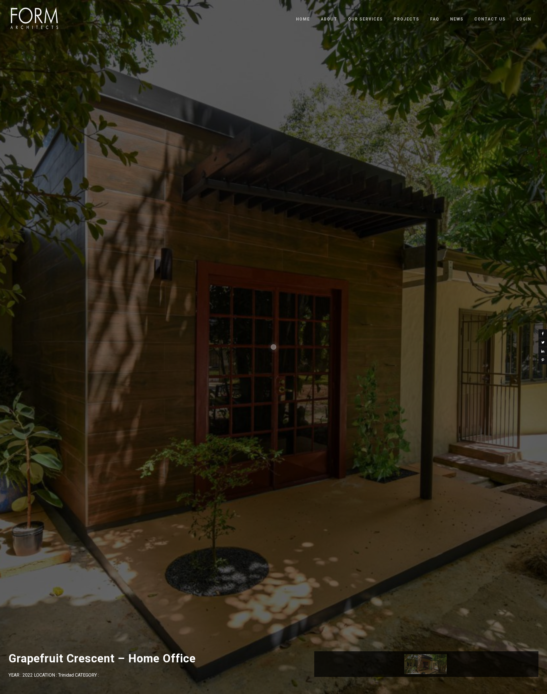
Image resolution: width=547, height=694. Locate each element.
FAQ (434, 19)
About (329, 19)
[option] (425, 664)
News (457, 19)
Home (303, 19)
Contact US (490, 19)
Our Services (365, 19)
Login (524, 19)
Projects (406, 19)
